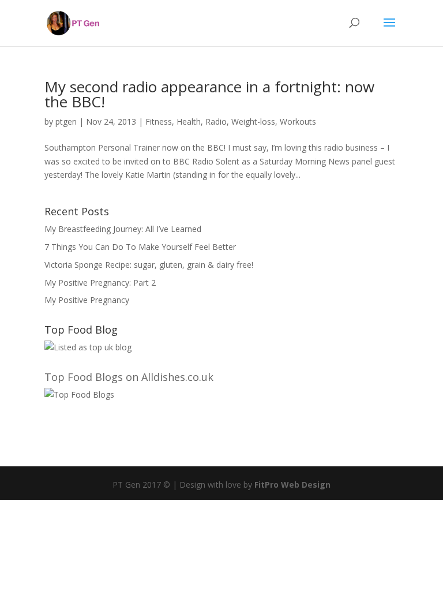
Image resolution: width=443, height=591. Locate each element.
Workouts (298, 121)
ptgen (66, 121)
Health (189, 121)
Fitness (158, 121)
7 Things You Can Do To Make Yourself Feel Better (140, 246)
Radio (216, 121)
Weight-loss (253, 121)
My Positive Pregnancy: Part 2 (100, 282)
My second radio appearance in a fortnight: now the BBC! (209, 94)
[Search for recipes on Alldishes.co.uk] (79, 394)
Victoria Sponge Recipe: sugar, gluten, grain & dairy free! (148, 264)
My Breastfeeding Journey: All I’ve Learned (122, 228)
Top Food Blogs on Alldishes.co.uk (128, 377)
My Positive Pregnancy (86, 299)
